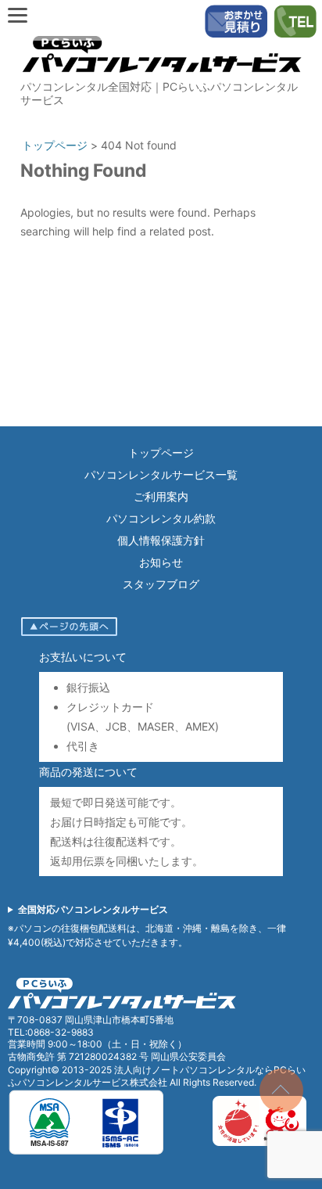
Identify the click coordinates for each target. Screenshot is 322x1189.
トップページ (161, 452)
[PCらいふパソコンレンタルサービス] (161, 75)
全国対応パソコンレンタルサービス (93, 909)
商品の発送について (88, 771)
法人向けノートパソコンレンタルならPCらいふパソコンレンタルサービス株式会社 (157, 1076)
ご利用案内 (161, 496)
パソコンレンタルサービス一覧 (161, 474)
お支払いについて (83, 656)
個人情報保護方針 (161, 540)
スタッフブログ (161, 584)
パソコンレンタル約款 (161, 518)
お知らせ (161, 562)
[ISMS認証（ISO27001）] (86, 1152)
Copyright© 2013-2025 (61, 1070)
